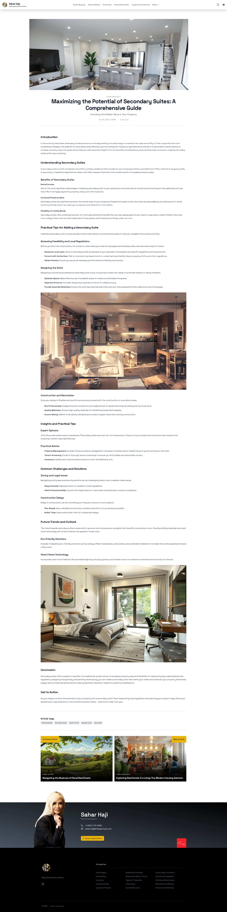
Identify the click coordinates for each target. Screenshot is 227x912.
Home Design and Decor (165, 872)
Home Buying (79, 5)
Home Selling (94, 5)
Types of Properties (134, 880)
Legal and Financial (141, 5)
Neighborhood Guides (134, 872)
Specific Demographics (165, 876)
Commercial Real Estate (165, 880)
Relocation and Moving (165, 884)
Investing (107, 5)
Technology (130, 884)
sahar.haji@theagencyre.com (98, 829)
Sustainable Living (133, 888)
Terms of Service (57, 906)
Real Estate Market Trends (136, 876)
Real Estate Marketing (165, 888)
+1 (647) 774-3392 (93, 825)
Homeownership (121, 5)
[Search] (218, 4)
